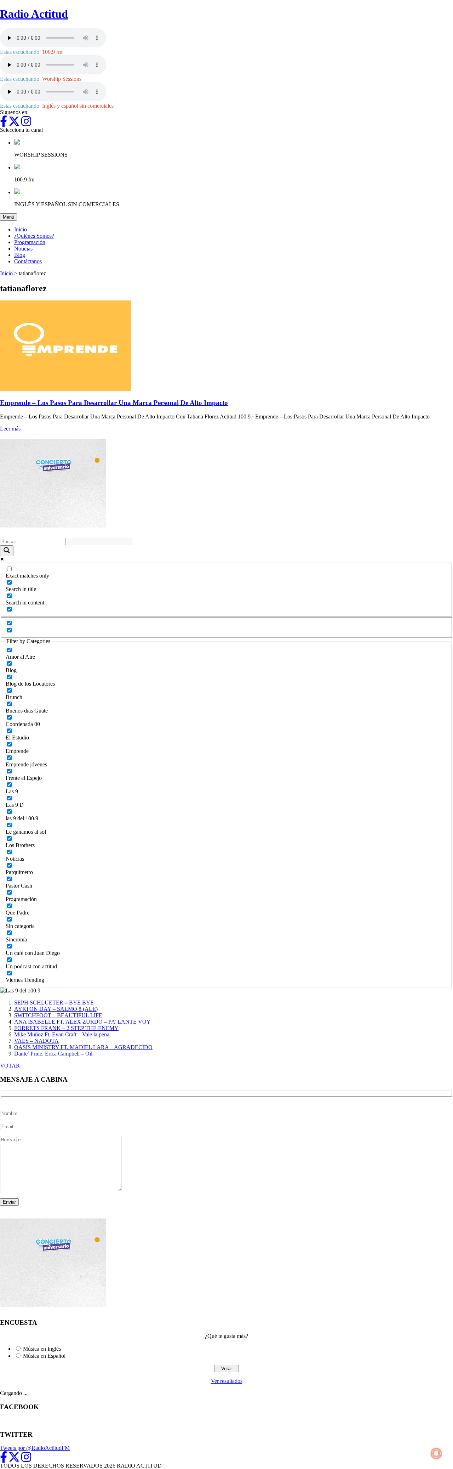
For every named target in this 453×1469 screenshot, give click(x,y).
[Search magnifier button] (6, 550)
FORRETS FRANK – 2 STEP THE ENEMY (66, 1028)
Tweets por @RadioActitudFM (35, 1448)
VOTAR (10, 1066)
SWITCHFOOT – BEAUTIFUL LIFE (58, 1015)
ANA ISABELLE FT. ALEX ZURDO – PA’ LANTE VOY (82, 1022)
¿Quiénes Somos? (34, 236)
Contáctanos (28, 261)
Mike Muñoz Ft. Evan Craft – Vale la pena (61, 1034)
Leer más (10, 429)
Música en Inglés (42, 1349)
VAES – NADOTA (36, 1041)
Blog (19, 255)
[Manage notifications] (436, 1453)
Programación (29, 242)
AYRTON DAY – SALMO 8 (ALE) (56, 1009)
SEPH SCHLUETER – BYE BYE (54, 1003)
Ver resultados (226, 1381)
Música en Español (44, 1356)
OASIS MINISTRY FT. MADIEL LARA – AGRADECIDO (83, 1047)
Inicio (20, 229)
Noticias (23, 249)
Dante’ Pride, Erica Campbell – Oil (53, 1054)
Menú (10, 217)
